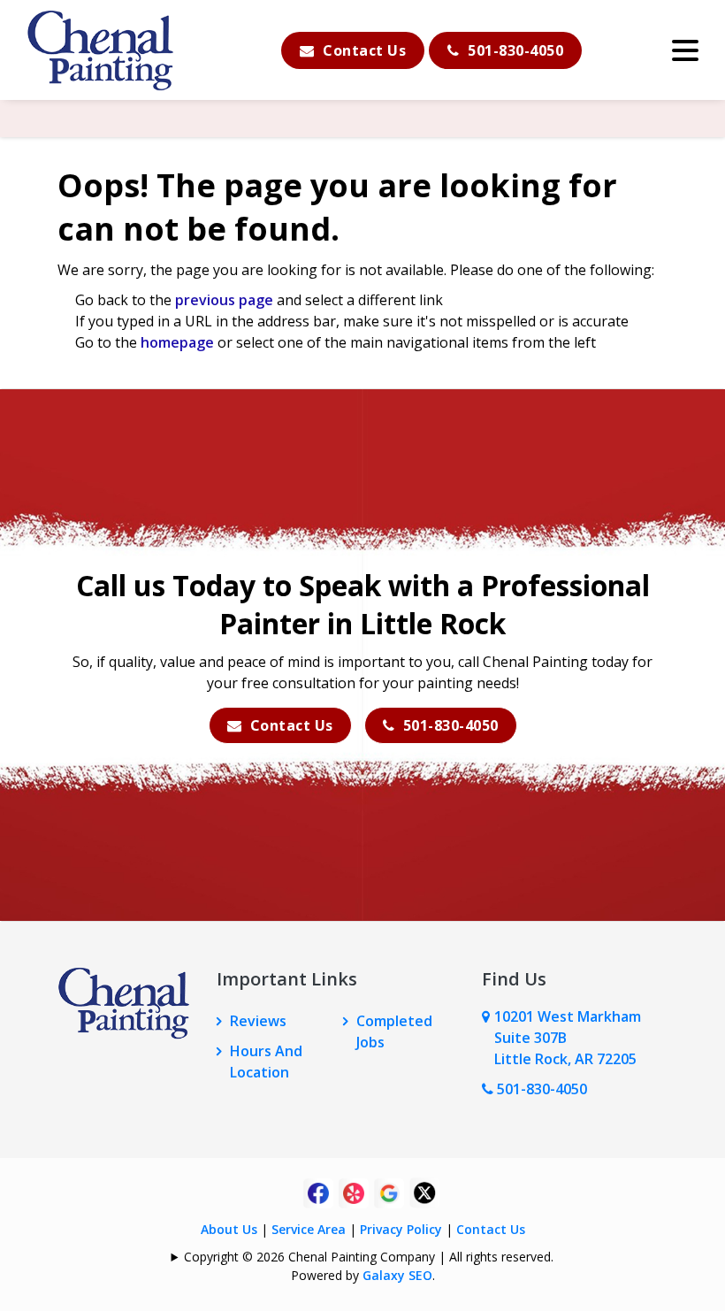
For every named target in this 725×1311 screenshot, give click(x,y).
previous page (224, 300)
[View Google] (389, 1191)
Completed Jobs (394, 1031)
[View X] (424, 1191)
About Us (229, 1229)
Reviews (258, 1021)
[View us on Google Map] (488, 1038)
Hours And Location (266, 1061)
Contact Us (363, 50)
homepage (177, 342)
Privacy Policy (401, 1229)
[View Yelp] (353, 1191)
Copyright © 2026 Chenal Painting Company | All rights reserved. (368, 1256)
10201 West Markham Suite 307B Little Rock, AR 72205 (567, 1038)
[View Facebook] (318, 1191)
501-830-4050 (514, 50)
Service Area (308, 1229)
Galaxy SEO (397, 1275)
